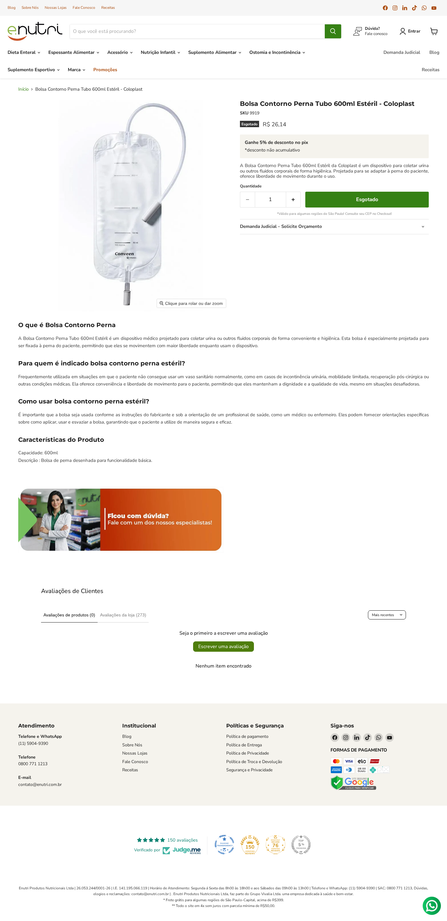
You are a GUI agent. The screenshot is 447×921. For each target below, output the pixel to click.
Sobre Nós (30, 7)
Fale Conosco (84, 7)
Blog (12, 7)
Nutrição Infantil (159, 52)
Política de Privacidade (247, 753)
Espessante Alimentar (72, 52)
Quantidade (251, 186)
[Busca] (333, 31)
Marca (75, 70)
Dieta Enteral (22, 52)
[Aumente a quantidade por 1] (293, 199)
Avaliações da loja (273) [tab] (123, 614)
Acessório (118, 52)
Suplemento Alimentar (213, 52)
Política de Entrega (244, 745)
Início (23, 89)
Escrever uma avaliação (223, 646)
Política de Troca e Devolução (254, 762)
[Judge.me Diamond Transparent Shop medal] (224, 844)
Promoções (105, 70)
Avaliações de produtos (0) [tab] (69, 614)
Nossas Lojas (56, 7)
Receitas (108, 7)
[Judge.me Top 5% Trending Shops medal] (301, 844)
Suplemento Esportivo (32, 70)
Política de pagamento (247, 736)
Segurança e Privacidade (249, 770)
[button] (411, 31)
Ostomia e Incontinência (275, 52)
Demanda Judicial (401, 52)
